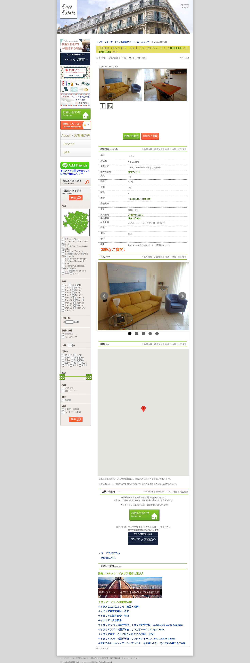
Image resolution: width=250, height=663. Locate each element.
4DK (76, 363)
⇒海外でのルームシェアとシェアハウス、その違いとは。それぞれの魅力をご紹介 (142, 643)
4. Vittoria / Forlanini (74, 251)
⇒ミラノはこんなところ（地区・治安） (119, 606)
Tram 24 (80, 303)
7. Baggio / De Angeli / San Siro (73, 262)
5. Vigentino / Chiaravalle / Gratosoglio (75, 255)
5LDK (75, 365)
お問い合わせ (95, 658)
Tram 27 (68, 305)
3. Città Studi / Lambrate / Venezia (75, 247)
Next (182, 296)
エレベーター (71, 391)
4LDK (84, 363)
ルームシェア (71, 337)
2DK (82, 358)
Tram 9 (68, 295)
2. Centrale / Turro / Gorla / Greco (75, 242)
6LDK (84, 365)
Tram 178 (80, 308)
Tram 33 (68, 308)
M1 (66, 285)
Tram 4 (78, 290)
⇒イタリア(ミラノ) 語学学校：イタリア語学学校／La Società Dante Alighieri (140, 624)
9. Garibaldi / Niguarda (75, 271)
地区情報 (141, 57)
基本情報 (101, 57)
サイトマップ (127, 658)
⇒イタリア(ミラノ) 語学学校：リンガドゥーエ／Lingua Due (131, 629)
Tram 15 (80, 298)
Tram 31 (80, 305)
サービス (70, 658)
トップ (62, 658)
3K (75, 360)
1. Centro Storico (72, 239)
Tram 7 (78, 292)
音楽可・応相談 (72, 409)
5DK (67, 365)
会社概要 (105, 658)
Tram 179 (69, 310)
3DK (82, 360)
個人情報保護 (115, 658)
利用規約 (79, 658)
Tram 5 (68, 292)
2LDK (67, 360)
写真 (123, 57)
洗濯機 (68, 400)
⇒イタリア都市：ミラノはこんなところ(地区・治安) (126, 634)
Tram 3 (68, 290)
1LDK (67, 358)
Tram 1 (68, 287)
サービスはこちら (110, 553)
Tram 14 (68, 298)
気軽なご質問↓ (113, 249)
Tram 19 (80, 300)
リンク (136, 658)
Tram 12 (79, 295)
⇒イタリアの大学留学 (110, 620)
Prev (104, 296)
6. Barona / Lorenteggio (76, 259)
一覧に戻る (184, 57)
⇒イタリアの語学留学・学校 (113, 615)
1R (66, 355)
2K (75, 358)
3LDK (67, 363)
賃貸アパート (71, 334)
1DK (80, 355)
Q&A (86, 658)
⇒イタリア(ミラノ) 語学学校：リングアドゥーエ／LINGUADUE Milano (136, 638)
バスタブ (69, 388)
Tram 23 (68, 303)
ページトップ (102, 648)
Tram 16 (68, 300)
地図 (131, 57)
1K (72, 355)
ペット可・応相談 (73, 412)
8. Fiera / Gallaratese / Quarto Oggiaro (73, 267)
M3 (79, 285)
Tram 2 (78, 287)
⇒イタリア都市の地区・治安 (113, 611)
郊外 (67, 273)
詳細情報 (113, 57)
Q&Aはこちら (108, 557)
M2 (72, 285)
